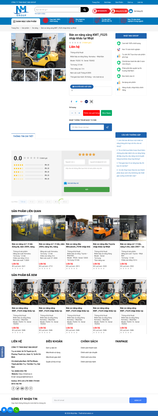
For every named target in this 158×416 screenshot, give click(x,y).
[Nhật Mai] (21, 11)
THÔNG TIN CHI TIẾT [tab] (23, 136)
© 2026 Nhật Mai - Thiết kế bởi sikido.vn (79, 413)
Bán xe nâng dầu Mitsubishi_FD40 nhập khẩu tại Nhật (78, 247)
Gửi (86, 189)
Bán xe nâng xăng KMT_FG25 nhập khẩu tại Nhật (23, 311)
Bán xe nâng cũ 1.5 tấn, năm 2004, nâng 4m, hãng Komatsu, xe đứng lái (52, 247)
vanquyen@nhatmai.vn (24, 377)
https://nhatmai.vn (25, 374)
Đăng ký (138, 400)
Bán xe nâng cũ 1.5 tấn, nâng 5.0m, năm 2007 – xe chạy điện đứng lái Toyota (132, 247)
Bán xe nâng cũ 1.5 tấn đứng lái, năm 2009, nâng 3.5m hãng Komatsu (23, 247)
